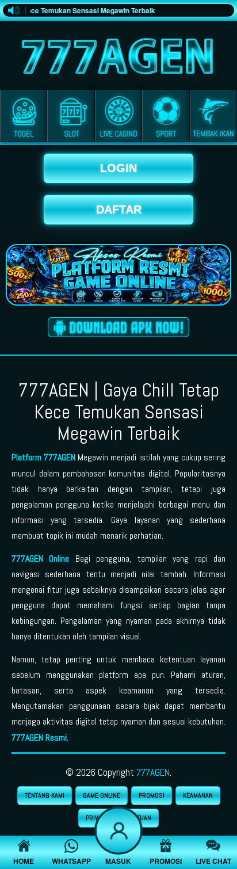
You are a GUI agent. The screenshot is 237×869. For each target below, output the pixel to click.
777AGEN (153, 772)
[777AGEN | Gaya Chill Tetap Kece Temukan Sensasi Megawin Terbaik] (118, 53)
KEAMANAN (198, 795)
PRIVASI (97, 817)
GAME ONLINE (101, 795)
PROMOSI (152, 795)
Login (118, 168)
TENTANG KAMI (44, 795)
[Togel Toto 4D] (24, 118)
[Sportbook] (166, 118)
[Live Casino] (118, 118)
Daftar (119, 209)
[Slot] (71, 118)
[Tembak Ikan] (213, 118)
